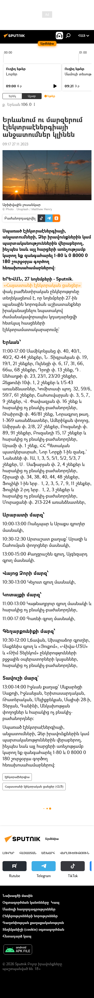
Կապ (55, 902)
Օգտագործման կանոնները (26, 902)
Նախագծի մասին (18, 895)
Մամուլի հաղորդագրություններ (29, 909)
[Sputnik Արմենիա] (15, 37)
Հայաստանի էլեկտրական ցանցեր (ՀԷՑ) (34, 786)
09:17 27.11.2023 (15, 144)
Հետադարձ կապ (17, 936)
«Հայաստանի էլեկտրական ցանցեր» (42, 285)
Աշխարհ (48, 853)
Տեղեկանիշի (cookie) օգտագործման (33, 929)
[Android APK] (18, 949)
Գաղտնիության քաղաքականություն (33, 922)
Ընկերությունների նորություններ (30, 915)
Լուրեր (11, 74)
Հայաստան (27, 853)
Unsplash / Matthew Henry (34, 209)
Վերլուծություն (74, 853)
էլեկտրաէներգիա (17, 777)
